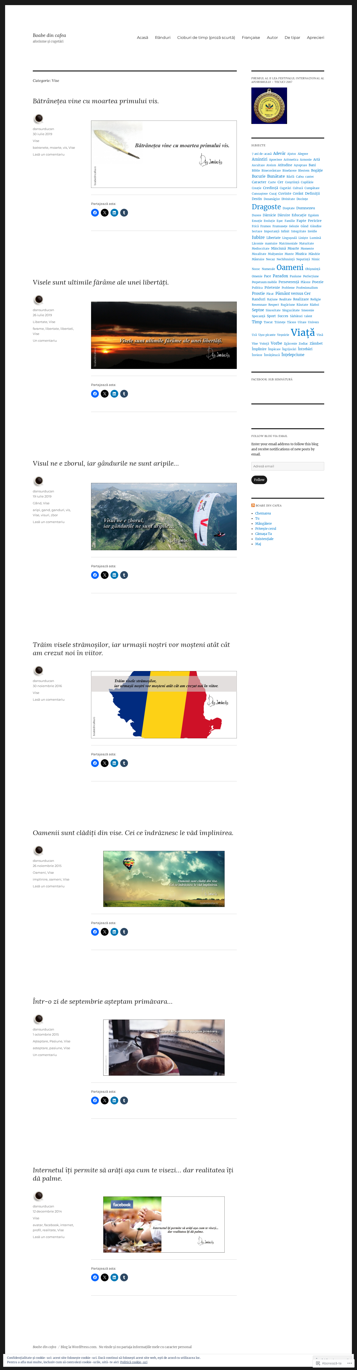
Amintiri (259, 159)
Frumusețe (279, 226)
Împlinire (259, 349)
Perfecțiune (311, 276)
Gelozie (294, 226)
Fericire (315, 220)
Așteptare (40, 1041)
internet (66, 1225)
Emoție (257, 221)
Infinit (285, 231)
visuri (45, 515)
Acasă (142, 37)
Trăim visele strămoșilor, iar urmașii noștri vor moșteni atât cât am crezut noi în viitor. (131, 648)
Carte (272, 182)
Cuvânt (298, 193)
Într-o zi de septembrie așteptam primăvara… (103, 1001)
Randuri (258, 299)
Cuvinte (284, 194)
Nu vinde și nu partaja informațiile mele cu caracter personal (145, 1347)
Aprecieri (315, 37)
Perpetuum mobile (264, 282)
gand (46, 510)
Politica (257, 287)
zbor (54, 515)
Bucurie (258, 176)
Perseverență (289, 282)
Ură (254, 335)
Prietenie (272, 287)
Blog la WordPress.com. (79, 1347)
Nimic (316, 259)
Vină (320, 335)
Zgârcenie (290, 343)
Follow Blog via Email (269, 436)
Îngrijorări (289, 349)
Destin (257, 199)
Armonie (306, 159)
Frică (255, 226)
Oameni (39, 872)
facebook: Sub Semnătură (271, 379)
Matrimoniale (288, 243)
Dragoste (266, 207)
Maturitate (306, 243)
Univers (313, 322)
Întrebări (305, 349)
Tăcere (291, 322)
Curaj (273, 193)
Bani (312, 165)
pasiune (55, 1048)
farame (38, 329)
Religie (315, 299)
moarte (55, 147)
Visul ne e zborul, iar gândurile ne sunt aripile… (106, 463)
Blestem (303, 170)
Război (314, 304)
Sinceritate (273, 310)
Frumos (265, 226)
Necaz (270, 259)
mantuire (271, 243)
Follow (259, 480)
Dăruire (284, 215)
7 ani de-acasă (262, 154)
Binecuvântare (271, 170)
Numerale (268, 269)
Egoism (313, 215)
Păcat (270, 294)
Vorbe (276, 343)
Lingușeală (289, 238)
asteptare (40, 1048)
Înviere (257, 355)
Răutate (302, 304)
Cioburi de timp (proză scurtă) (206, 37)
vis (65, 147)
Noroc (256, 269)
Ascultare (258, 165)
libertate (52, 329)
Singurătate (291, 310)
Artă (316, 159)
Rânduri (162, 37)
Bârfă (290, 176)
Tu (257, 518)
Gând (37, 503)
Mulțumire (275, 254)
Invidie (312, 231)
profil (37, 1230)
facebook (51, 1225)
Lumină (315, 238)
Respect (273, 304)
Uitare (302, 322)
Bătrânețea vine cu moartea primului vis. (96, 100)
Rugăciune (288, 304)
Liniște (303, 238)
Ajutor (291, 154)
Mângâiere (263, 524)
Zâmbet (316, 343)
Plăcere (305, 282)
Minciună (278, 248)
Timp (257, 321)
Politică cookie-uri (133, 1362)
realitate (49, 1230)
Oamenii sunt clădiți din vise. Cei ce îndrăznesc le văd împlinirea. (133, 832)
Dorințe (302, 199)
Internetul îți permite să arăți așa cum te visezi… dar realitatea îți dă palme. (133, 1174)
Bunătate (276, 176)
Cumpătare (312, 188)
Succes (283, 316)
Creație (256, 188)
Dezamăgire (272, 199)
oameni (55, 879)
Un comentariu (45, 340)
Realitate (285, 299)
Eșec (280, 221)
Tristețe (279, 322)
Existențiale (264, 539)
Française (251, 37)
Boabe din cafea (49, 35)
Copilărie (307, 182)
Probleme (288, 287)
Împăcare (274, 349)
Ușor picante (266, 335)
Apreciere (275, 159)
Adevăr (279, 153)
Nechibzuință (286, 259)
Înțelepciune (292, 354)
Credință (270, 188)
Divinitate (288, 199)
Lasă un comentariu (49, 154)
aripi (36, 510)
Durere (256, 215)
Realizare (301, 299)
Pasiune (56, 1041)
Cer (280, 182)
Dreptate (289, 208)
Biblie (256, 170)
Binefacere (289, 170)
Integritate (298, 231)
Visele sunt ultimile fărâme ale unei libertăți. (101, 282)
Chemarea (263, 513)
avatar (38, 1225)
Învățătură (272, 355)
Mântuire (258, 259)
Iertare (257, 231)
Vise (36, 141)
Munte (289, 254)
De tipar (292, 37)
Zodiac (303, 343)
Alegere (303, 154)
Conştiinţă (292, 182)
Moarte (293, 248)
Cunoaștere (260, 193)
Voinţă (264, 343)
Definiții (312, 193)
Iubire (258, 237)
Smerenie (307, 310)
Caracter (259, 182)
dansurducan (43, 129)
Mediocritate (260, 248)
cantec (309, 176)
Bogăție (317, 170)
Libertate (40, 322)
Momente (307, 248)
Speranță (258, 316)
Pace (267, 276)
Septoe (258, 310)
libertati (66, 329)
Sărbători (296, 316)
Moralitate (259, 254)
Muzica (301, 254)
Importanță (271, 231)
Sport (271, 316)
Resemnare (259, 304)
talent (308, 316)
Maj (258, 544)
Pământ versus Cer (293, 293)
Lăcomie (257, 243)
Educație (299, 215)
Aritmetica (291, 159)
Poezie (317, 282)
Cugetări (285, 188)
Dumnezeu (305, 208)
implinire (40, 879)
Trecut (268, 322)
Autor (272, 37)
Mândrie (314, 254)
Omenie (257, 276)
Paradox (280, 276)
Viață (303, 333)
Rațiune (272, 299)
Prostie (258, 293)
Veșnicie (283, 335)
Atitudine (285, 165)
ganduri (57, 510)
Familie (290, 221)
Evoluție (269, 221)
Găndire (316, 226)
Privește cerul (265, 529)
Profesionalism (307, 287)
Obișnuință (312, 269)
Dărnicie (269, 215)
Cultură (298, 188)
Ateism (271, 165)
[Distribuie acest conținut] (253, 505)
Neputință (303, 259)
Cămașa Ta (263, 534)
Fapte (301, 220)
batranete (40, 147)
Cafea (300, 176)
